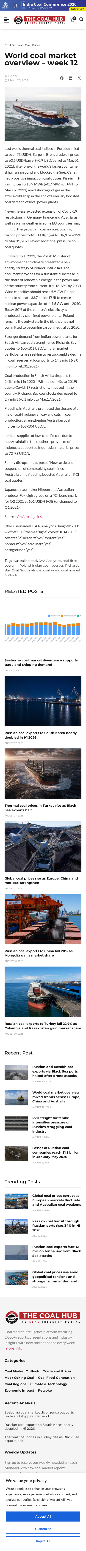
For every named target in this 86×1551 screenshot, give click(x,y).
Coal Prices (32, 45)
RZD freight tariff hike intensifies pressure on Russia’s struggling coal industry (52, 1125)
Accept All (43, 1516)
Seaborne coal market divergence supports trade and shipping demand (41, 662)
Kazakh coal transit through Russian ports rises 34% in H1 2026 (56, 1225)
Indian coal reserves (48, 565)
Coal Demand (14, 45)
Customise (43, 1529)
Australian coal (25, 561)
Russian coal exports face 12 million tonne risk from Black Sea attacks (56, 1251)
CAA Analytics (29, 517)
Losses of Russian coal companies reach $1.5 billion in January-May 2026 (56, 1152)
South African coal (35, 570)
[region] (43, 1512)
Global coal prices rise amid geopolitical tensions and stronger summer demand (55, 1276)
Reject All (43, 1541)
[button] (61, 78)
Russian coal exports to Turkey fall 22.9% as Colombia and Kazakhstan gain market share (43, 1026)
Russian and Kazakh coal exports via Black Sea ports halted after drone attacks (55, 1071)
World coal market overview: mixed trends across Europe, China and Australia (56, 1096)
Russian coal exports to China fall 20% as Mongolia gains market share (38, 953)
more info (13, 1348)
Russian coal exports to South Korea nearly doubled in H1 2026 (39, 1427)
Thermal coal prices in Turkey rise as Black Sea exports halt (42, 1439)
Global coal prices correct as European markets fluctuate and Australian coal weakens (56, 1200)
